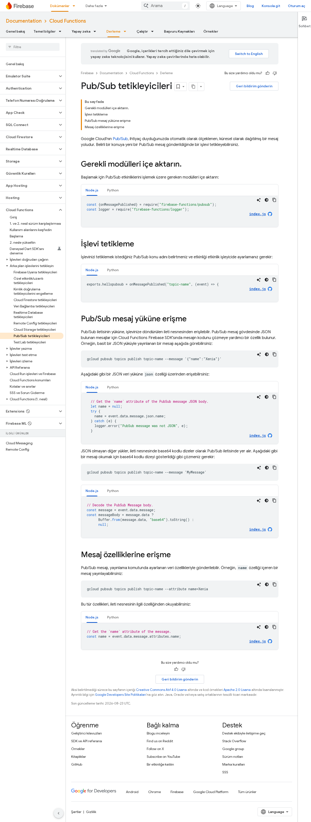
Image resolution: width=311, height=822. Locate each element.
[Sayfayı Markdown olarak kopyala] (193, 86)
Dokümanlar (59, 6)
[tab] (92, 190)
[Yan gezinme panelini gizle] (58, 813)
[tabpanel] (179, 211)
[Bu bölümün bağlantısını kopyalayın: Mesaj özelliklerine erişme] (176, 555)
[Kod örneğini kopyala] (274, 200)
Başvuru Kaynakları (179, 31)
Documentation (24, 21)
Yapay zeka (81, 31)
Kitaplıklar (78, 756)
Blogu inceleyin (158, 733)
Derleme (113, 31)
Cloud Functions (67, 21)
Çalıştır (142, 31)
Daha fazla (94, 6)
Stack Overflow (234, 741)
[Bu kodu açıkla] (259, 200)
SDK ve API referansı (86, 741)
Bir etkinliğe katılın (160, 764)
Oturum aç (296, 6)
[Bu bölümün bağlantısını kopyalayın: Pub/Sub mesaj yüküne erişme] (191, 319)
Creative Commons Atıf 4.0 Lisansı (161, 690)
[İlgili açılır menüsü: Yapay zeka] (96, 31)
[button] (29, 76)
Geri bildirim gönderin (254, 86)
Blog (250, 6)
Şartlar (76, 812)
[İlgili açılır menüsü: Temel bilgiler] (61, 31)
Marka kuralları (233, 764)
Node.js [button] (92, 190)
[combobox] (165, 5)
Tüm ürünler (247, 792)
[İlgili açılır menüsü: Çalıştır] (154, 31)
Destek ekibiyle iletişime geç (244, 733)
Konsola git (271, 6)
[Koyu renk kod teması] (266, 200)
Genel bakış (15, 31)
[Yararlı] (267, 73)
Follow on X (155, 749)
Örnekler (210, 31)
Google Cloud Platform (210, 792)
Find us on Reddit (160, 741)
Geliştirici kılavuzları (86, 733)
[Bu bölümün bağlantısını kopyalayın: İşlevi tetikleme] (139, 244)
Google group (233, 749)
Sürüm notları (232, 756)
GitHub (76, 764)
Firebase (87, 73)
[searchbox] (33, 47)
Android (132, 792)
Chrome (154, 792)
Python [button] (113, 190)
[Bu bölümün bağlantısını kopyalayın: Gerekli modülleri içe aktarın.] (186, 165)
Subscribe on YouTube (163, 756)
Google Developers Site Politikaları (120, 695)
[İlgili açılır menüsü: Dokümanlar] (75, 6)
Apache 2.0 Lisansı (237, 690)
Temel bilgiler (45, 31)
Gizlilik (91, 812)
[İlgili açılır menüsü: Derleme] (126, 31)
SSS (225, 772)
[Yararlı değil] (274, 73)
